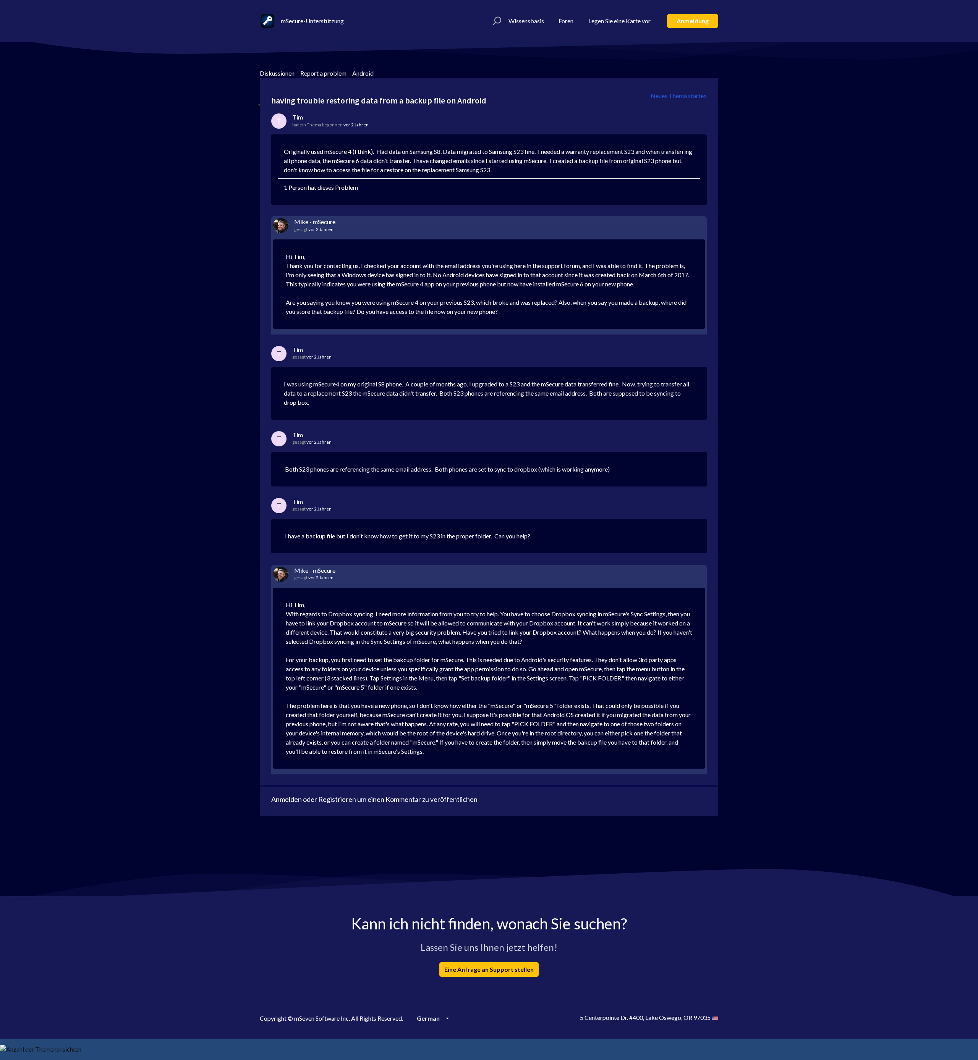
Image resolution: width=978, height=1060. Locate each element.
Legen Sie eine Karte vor (619, 20)
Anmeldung (693, 20)
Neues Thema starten (679, 95)
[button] (495, 21)
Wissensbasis (526, 20)
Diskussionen (277, 73)
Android (363, 73)
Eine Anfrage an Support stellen (489, 969)
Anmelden (286, 799)
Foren (566, 20)
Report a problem (323, 73)
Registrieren (337, 799)
